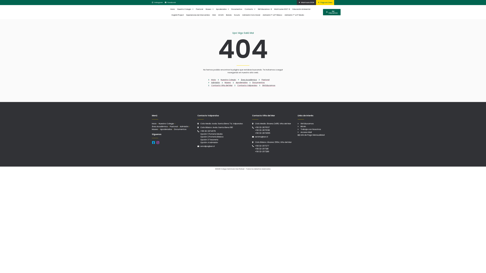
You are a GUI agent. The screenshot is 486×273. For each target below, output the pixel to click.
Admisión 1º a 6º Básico (272, 15)
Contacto (249, 9)
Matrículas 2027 (281, 9)
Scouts (237, 15)
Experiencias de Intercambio (198, 15)
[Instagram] (157, 142)
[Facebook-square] (153, 142)
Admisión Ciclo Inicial (251, 15)
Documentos (236, 9)
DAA (214, 15)
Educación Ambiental (301, 9)
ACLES (221, 15)
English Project (178, 15)
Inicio (172, 9)
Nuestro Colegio (184, 9)
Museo (208, 9)
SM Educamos (264, 9)
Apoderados (221, 9)
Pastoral (199, 9)
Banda (228, 15)
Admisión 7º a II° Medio (294, 15)
